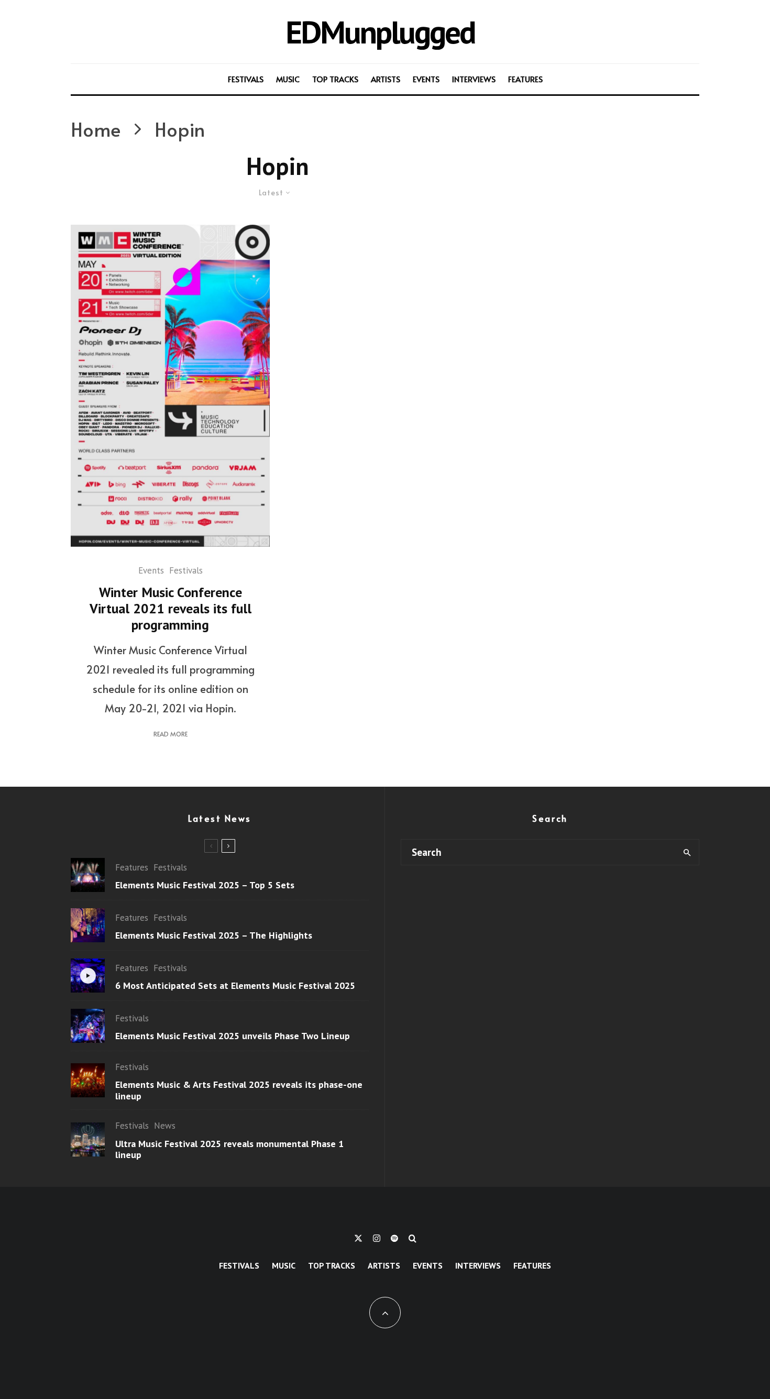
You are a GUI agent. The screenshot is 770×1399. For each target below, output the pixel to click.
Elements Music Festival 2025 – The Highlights (213, 935)
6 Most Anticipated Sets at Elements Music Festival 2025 (235, 986)
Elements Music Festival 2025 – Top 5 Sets (204, 885)
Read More (170, 734)
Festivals (245, 78)
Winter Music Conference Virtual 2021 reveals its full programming (170, 608)
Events (426, 78)
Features (525, 78)
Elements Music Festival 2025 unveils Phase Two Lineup (232, 1036)
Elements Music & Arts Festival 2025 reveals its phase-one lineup (238, 1090)
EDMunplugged (380, 32)
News (164, 1125)
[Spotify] (394, 1238)
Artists (385, 78)
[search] (687, 852)
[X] (358, 1238)
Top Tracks (335, 78)
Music (288, 78)
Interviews (474, 78)
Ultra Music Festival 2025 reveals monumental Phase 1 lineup (229, 1149)
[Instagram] (377, 1238)
